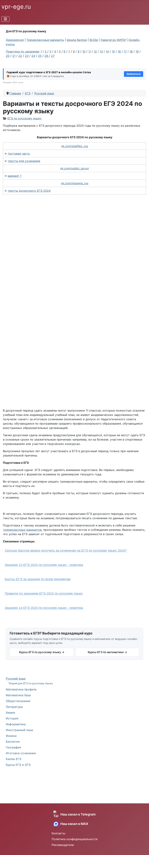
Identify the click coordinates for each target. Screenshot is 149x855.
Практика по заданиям (22, 51)
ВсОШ (94, 40)
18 (131, 51)
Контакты (58, 833)
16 (119, 51)
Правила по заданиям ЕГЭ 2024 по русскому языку (44, 593)
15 (113, 51)
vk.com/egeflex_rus (74, 146)
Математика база (18, 695)
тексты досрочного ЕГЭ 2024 (29, 190)
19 (137, 51)
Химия (10, 712)
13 (101, 51)
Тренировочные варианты (45, 40)
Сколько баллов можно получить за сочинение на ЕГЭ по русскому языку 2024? (66, 550)
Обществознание (18, 701)
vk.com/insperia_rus (74, 183)
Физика (11, 736)
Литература (14, 707)
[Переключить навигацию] (5, 19)
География (13, 747)
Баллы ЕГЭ (13, 759)
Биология (13, 741)
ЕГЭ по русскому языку (24, 118)
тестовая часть (19, 153)
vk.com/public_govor (74, 168)
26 (47, 56)
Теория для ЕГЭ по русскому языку (30, 683)
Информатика (16, 724)
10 (83, 51)
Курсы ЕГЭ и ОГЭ (18, 765)
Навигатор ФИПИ (113, 40)
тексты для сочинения (24, 161)
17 (125, 51)
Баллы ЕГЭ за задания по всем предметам (38, 579)
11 (89, 51)
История (12, 718)
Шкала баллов (77, 40)
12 (95, 51)
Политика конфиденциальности (75, 839)
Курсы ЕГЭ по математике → (107, 652)
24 (33, 56)
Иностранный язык (19, 730)
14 (107, 51)
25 (40, 56)
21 (13, 56)
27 (53, 56)
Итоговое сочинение (21, 753)
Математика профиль (21, 689)
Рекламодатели (63, 845)
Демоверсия (15, 40)
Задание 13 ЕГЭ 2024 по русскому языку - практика (44, 565)
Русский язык (16, 678)
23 (27, 56)
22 (20, 56)
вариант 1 (14, 176)
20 (7, 56)
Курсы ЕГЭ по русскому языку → (41, 652)
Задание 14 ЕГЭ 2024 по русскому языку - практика (44, 608)
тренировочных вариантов (22, 530)
